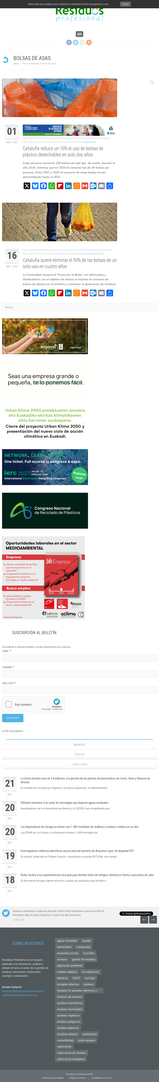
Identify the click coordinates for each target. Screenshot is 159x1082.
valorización (64, 1046)
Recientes (79, 744)
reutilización (89, 1034)
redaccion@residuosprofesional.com (22, 991)
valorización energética (71, 1059)
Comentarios (79, 764)
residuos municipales (69, 1009)
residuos (89, 984)
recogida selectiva (68, 984)
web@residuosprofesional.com (19, 995)
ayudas (86, 940)
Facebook (69, 42)
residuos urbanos (67, 1034)
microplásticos (90, 971)
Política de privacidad (52, 1078)
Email (7, 651)
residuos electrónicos (70, 1003)
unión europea (86, 1040)
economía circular (67, 953)
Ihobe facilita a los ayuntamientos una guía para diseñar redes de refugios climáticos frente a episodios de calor (87, 875)
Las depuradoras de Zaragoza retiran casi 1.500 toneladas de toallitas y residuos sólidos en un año (80, 827)
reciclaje (90, 978)
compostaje (83, 946)
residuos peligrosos (68, 1021)
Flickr (82, 42)
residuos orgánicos (68, 1015)
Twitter (75, 42)
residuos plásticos (68, 1027)
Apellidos (9, 683)
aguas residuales (67, 940)
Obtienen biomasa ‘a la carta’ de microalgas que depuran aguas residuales (64, 803)
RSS (89, 42)
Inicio (16, 63)
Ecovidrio (88, 953)
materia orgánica (67, 971)
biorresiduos (64, 946)
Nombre (8, 667)
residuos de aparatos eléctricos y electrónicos (77, 991)
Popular (79, 754)
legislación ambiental (69, 965)
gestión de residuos (83, 959)
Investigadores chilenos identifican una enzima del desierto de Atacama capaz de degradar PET (77, 851)
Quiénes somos (77, 1078)
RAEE (76, 978)
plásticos (62, 978)
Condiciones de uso (101, 1078)
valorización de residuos (71, 1052)
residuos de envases (69, 996)
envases (62, 959)
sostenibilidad (65, 1040)
